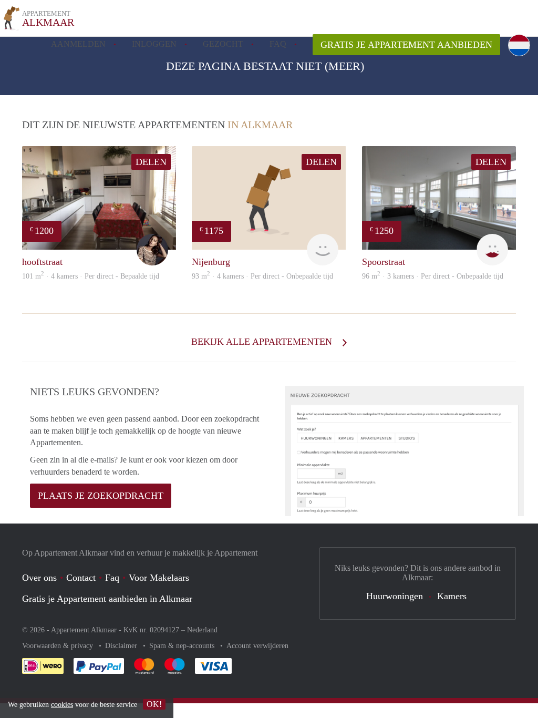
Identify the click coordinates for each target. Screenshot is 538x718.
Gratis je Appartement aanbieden (406, 44)
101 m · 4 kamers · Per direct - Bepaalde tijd (90, 276)
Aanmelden (78, 43)
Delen (151, 162)
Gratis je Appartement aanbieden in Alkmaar (107, 598)
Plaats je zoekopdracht (100, 495)
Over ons (39, 577)
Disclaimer (122, 646)
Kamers (452, 596)
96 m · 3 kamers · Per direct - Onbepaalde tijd (432, 276)
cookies (62, 705)
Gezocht (223, 43)
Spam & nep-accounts (182, 646)
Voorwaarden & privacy (58, 646)
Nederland (202, 630)
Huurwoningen (394, 596)
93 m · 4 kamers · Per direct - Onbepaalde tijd (262, 276)
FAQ (278, 43)
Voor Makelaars (159, 577)
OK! (154, 704)
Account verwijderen (257, 646)
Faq (112, 577)
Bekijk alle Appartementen (263, 341)
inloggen (154, 43)
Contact (81, 577)
